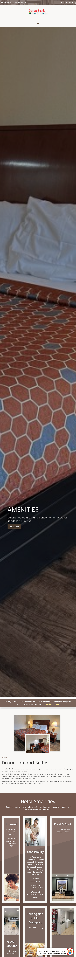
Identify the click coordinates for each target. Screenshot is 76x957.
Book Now (14, 529)
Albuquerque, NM (6, 3)
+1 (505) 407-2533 (21, 3)
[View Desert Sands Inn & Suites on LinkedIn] (72, 3)
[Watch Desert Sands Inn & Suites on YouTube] (75, 2)
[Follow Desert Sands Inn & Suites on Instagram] (64, 3)
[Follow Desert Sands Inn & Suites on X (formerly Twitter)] (67, 3)
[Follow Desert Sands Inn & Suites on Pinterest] (69, 3)
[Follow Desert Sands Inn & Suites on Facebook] (61, 3)
